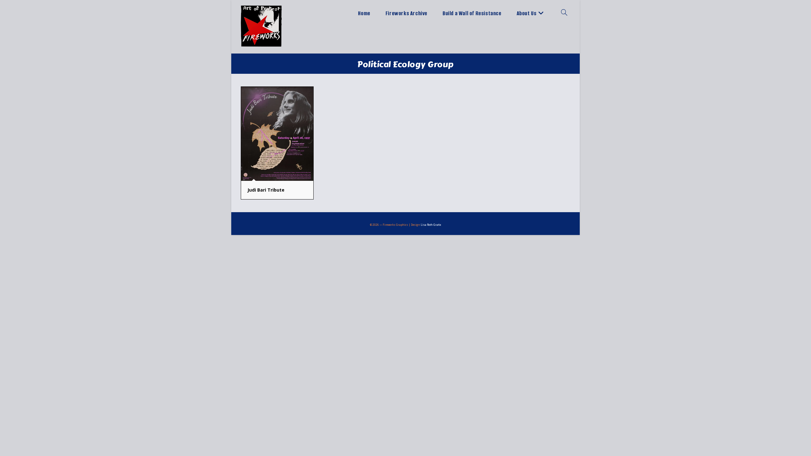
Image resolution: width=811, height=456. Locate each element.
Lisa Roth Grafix (431, 224)
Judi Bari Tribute (265, 190)
